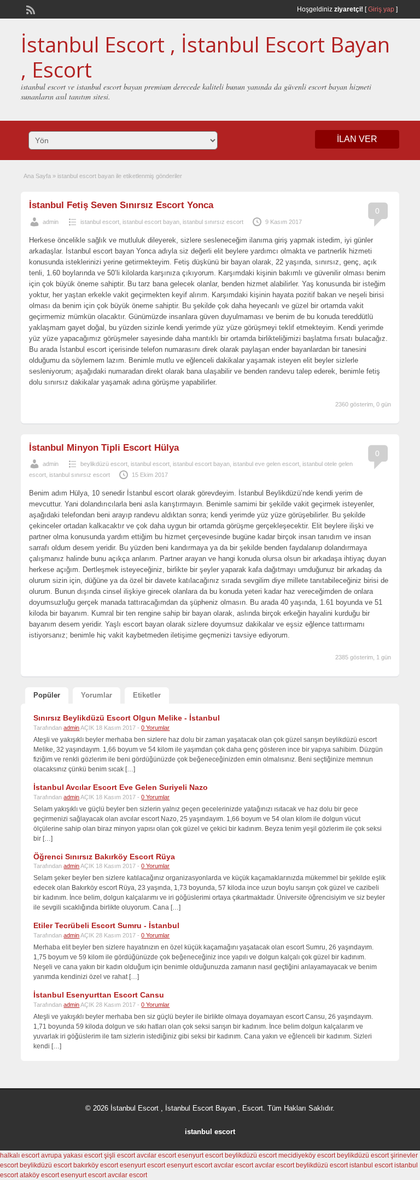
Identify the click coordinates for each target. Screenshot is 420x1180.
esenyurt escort (200, 1155)
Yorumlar (96, 695)
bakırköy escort (95, 1165)
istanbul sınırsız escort (213, 222)
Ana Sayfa (37, 176)
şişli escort (119, 1155)
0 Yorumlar (155, 727)
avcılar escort (156, 1155)
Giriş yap (381, 9)
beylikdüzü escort (103, 464)
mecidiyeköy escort (306, 1155)
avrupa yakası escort (71, 1155)
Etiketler (147, 695)
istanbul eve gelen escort (266, 464)
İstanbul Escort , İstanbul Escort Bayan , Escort (205, 57)
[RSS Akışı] (29, 8)
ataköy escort (39, 1175)
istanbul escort (99, 222)
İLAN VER (357, 139)
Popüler (46, 695)
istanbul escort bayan (150, 222)
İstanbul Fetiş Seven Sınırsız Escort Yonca (121, 205)
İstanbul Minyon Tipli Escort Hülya (104, 447)
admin (51, 222)
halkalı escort (19, 1155)
